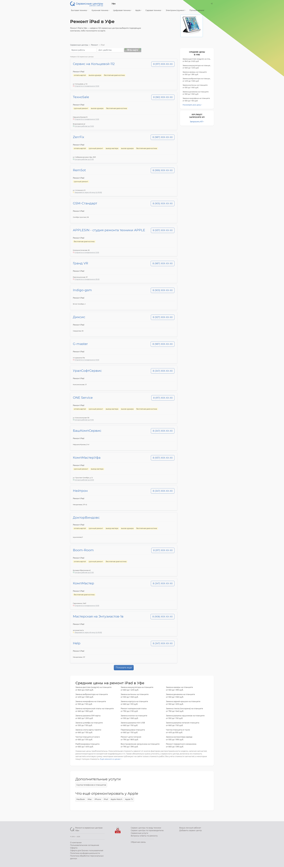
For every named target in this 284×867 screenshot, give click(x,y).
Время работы (78, 50)
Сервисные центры (79, 45)
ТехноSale (81, 97)
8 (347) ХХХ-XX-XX (163, 371)
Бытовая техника (79, 10)
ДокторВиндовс (86, 517)
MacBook (80, 799)
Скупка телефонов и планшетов (91, 785)
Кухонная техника (100, 10)
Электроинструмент (175, 10)
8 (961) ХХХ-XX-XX (163, 97)
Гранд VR (80, 263)
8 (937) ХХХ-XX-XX (163, 230)
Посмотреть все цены (192, 105)
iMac (90, 799)
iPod (106, 799)
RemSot (79, 170)
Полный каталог (196, 10)
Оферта (73, 848)
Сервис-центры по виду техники (146, 828)
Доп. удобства (105, 50)
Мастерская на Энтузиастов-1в (98, 616)
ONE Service (83, 397)
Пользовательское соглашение (84, 845)
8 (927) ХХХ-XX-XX (163, 317)
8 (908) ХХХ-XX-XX (162, 616)
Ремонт (94, 45)
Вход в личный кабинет (190, 828)
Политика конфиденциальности (85, 853)
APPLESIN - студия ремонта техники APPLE (109, 230)
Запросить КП (196, 122)
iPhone (98, 799)
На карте (133, 50)
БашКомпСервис (87, 431)
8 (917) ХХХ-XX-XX (163, 64)
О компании (76, 843)
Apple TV (129, 799)
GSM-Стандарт (85, 203)
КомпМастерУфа (87, 457)
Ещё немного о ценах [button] (110, 759)
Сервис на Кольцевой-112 (94, 64)
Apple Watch (116, 799)
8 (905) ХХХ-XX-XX (163, 203)
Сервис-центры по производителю (147, 830)
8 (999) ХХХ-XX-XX (163, 170)
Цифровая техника (122, 10)
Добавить (190, 830)
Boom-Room (83, 550)
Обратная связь (138, 842)
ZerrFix (78, 137)
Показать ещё (124, 667)
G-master (80, 344)
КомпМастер (83, 583)
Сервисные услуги (139, 833)
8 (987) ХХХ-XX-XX (163, 137)
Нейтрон (80, 491)
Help (76, 643)
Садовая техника (153, 10)
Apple (138, 10)
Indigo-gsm (82, 290)
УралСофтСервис (87, 371)
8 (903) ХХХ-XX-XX (163, 290)
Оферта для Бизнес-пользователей (86, 850)
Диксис (79, 317)
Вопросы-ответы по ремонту (144, 836)
